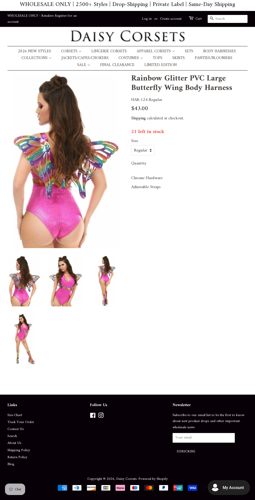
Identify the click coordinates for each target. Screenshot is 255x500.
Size (134, 141)
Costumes (129, 58)
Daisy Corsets (126, 479)
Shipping (138, 118)
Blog (10, 464)
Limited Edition (160, 65)
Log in (147, 19)
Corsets (70, 51)
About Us (14, 443)
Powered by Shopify (153, 479)
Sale (82, 65)
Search (12, 436)
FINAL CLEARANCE (117, 65)
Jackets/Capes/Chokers (85, 58)
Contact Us (15, 429)
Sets (189, 51)
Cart (198, 19)
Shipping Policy (18, 450)
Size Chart (14, 415)
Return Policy (17, 457)
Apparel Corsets (154, 51)
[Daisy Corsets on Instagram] (101, 417)
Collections (35, 58)
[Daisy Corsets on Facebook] (93, 417)
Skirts (178, 58)
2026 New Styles (34, 51)
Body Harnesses (219, 51)
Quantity (138, 163)
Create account (171, 19)
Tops (157, 58)
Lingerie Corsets (109, 51)
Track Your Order (20, 422)
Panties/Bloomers (213, 58)
